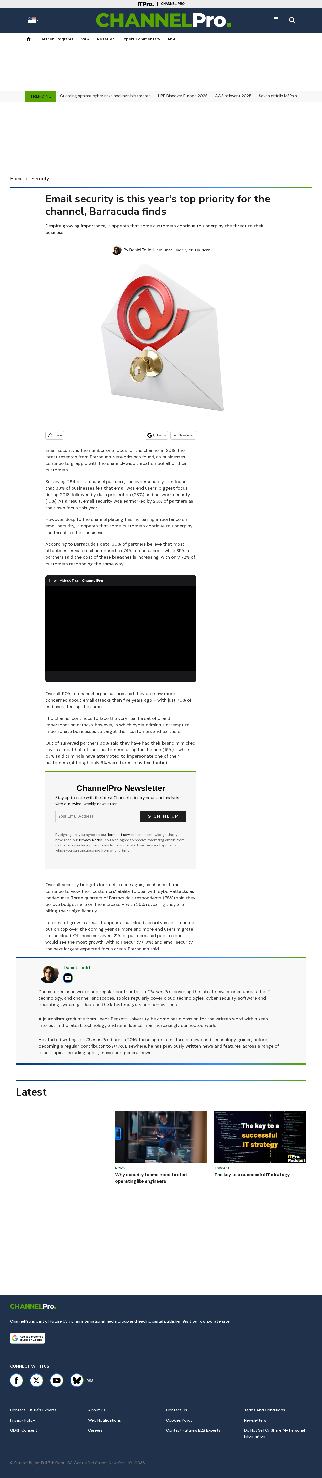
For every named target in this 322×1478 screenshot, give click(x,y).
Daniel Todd (140, 250)
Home (16, 178)
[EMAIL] (69, 977)
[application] (120, 628)
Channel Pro (173, 4)
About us (96, 1410)
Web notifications (104, 1420)
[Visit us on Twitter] (36, 1380)
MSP (172, 39)
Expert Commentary (141, 39)
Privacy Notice (91, 840)
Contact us (176, 1410)
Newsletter (186, 435)
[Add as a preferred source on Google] (27, 1338)
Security (40, 178)
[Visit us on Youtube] (56, 1380)
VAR (85, 39)
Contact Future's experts (33, 1410)
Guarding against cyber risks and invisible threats (105, 95)
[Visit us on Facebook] (16, 1380)
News (206, 250)
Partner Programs (56, 39)
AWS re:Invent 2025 (233, 95)
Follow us (159, 435)
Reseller (105, 39)
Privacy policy (22, 1420)
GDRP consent (23, 1430)
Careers (95, 1430)
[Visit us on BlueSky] (74, 1380)
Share (58, 435)
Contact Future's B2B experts (193, 1430)
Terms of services (122, 834)
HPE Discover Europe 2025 (183, 95)
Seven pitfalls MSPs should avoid (288, 95)
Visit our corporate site (206, 1321)
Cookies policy (179, 1420)
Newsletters (255, 1420)
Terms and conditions (264, 1410)
